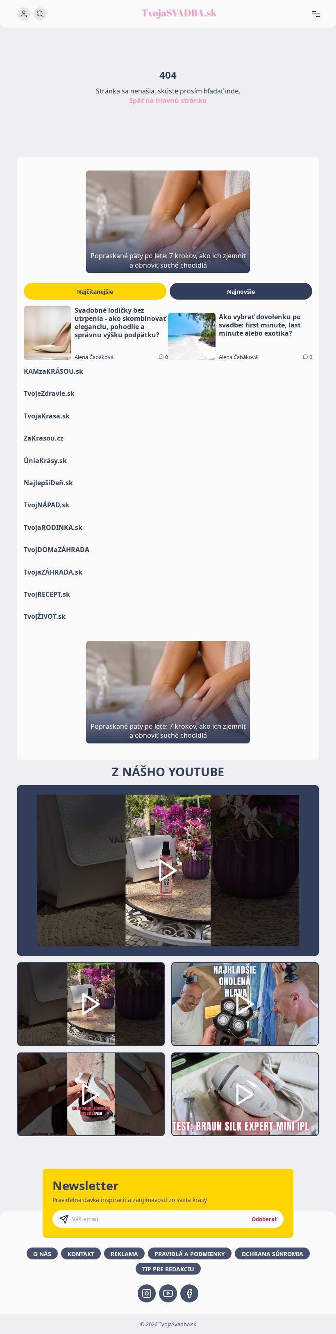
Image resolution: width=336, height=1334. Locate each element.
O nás (42, 1254)
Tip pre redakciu (168, 1269)
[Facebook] (189, 1293)
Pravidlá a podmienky (189, 1254)
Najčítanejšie (95, 291)
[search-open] (40, 13)
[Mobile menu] (319, 14)
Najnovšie (241, 291)
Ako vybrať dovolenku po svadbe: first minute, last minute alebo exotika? (260, 325)
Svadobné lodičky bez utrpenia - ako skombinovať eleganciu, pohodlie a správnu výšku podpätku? (120, 322)
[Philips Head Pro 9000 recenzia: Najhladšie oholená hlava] (245, 1004)
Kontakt (81, 1254)
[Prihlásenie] (23, 13)
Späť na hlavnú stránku (168, 100)
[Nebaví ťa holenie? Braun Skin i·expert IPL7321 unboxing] (91, 1094)
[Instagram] (147, 1293)
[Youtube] (168, 1293)
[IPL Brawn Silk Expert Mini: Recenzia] (245, 1094)
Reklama (124, 1254)
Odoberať (264, 1219)
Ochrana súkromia (272, 1254)
